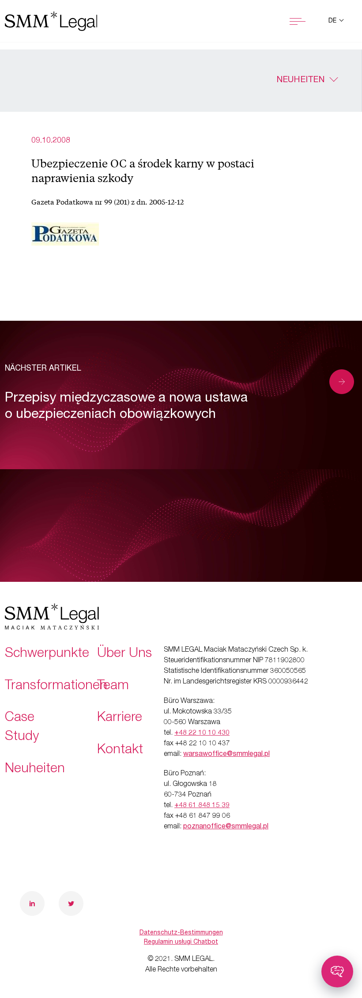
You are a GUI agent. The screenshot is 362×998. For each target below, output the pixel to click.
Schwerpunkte (47, 654)
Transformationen (56, 686)
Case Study (22, 728)
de (333, 21)
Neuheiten (300, 80)
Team (113, 686)
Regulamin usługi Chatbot (181, 942)
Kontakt (120, 750)
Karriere (119, 718)
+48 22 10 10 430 (202, 733)
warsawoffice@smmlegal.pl (226, 754)
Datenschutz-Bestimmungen (181, 933)
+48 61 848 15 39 (202, 805)
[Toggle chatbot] (337, 971)
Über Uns (124, 654)
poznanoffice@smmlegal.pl (225, 827)
